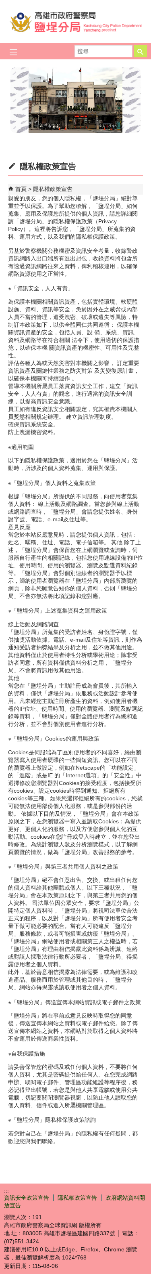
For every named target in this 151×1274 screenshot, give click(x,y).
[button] (140, 51)
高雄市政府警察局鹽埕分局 (76, 21)
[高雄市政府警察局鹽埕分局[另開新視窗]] (75, 100)
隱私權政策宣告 (52, 189)
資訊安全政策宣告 (26, 1197)
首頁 (21, 189)
